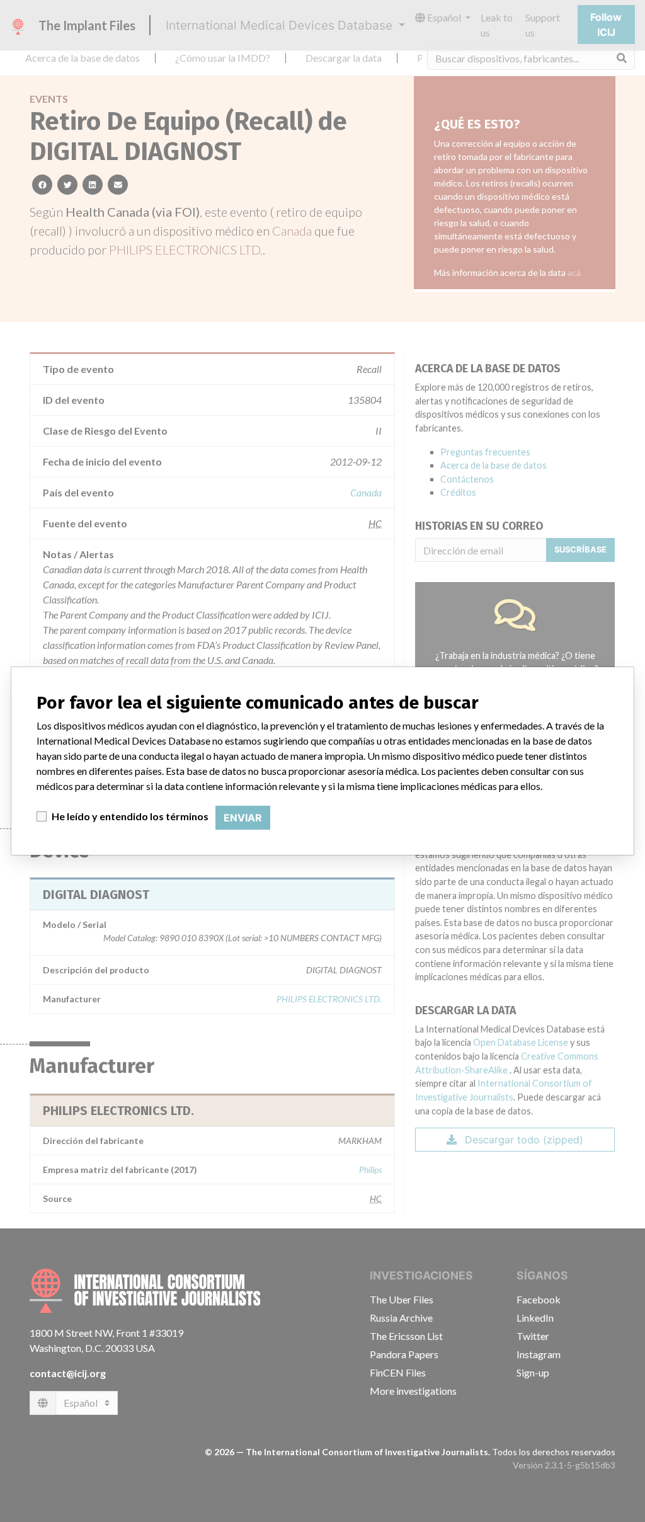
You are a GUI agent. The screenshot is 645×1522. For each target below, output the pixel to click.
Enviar (243, 817)
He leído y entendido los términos (130, 816)
